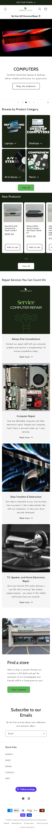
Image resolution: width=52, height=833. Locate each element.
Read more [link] (25, 602)
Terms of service (42, 823)
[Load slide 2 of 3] (26, 102)
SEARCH (9, 754)
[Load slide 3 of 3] (29, 102)
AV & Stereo (11, 177)
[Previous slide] (18, 102)
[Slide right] (32, 259)
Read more (25, 356)
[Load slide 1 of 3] (22, 102)
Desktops (34, 143)
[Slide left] (20, 259)
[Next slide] (34, 102)
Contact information (27, 827)
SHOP (8, 760)
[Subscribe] (44, 734)
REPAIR (8, 766)
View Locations (18, 689)
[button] (5, 9)
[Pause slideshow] (49, 102)
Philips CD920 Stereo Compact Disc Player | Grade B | (34, 229)
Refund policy (17, 823)
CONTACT (9, 772)
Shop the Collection (26, 88)
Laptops (9, 143)
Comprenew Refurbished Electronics (25, 820)
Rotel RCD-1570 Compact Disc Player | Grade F (11, 228)
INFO (7, 778)
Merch (32, 177)
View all (26, 187)
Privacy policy (29, 823)
